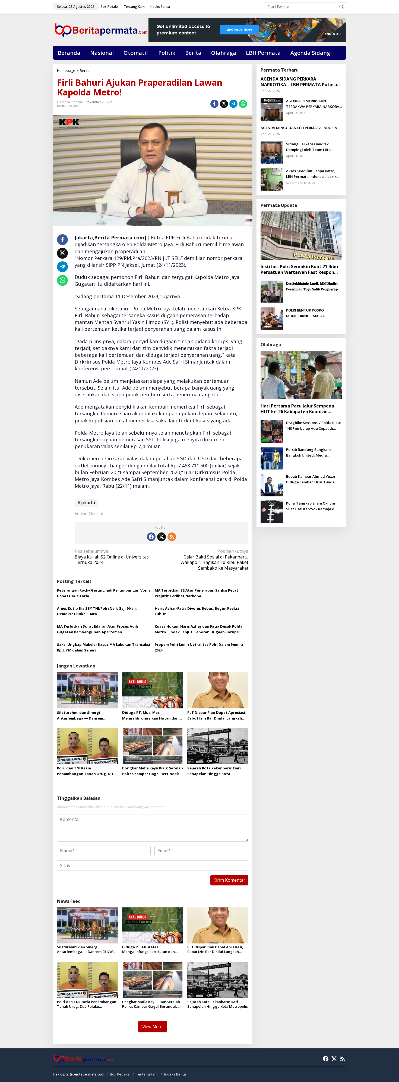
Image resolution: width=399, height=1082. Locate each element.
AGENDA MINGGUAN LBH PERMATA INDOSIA (299, 127)
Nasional (73, 106)
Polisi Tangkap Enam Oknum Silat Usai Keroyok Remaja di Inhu (310, 506)
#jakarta (86, 503)
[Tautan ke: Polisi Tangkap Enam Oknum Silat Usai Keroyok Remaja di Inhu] (272, 511)
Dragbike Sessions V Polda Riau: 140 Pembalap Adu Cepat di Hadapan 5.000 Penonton (313, 425)
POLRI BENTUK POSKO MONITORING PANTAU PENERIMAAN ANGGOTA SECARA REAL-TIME (314, 313)
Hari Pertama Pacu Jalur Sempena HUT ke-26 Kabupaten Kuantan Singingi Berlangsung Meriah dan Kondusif (297, 409)
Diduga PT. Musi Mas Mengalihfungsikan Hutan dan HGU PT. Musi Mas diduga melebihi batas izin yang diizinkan (150, 715)
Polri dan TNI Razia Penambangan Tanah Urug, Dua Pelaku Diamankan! (86, 771)
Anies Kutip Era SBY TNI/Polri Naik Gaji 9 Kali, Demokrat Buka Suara (97, 611)
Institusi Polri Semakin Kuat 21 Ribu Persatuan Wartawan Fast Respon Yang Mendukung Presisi (299, 269)
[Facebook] (151, 536)
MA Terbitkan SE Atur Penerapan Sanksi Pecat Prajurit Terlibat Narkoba (196, 593)
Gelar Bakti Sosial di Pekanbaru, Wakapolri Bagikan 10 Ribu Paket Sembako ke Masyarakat (214, 559)
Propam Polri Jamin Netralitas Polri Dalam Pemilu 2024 (199, 647)
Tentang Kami (147, 1074)
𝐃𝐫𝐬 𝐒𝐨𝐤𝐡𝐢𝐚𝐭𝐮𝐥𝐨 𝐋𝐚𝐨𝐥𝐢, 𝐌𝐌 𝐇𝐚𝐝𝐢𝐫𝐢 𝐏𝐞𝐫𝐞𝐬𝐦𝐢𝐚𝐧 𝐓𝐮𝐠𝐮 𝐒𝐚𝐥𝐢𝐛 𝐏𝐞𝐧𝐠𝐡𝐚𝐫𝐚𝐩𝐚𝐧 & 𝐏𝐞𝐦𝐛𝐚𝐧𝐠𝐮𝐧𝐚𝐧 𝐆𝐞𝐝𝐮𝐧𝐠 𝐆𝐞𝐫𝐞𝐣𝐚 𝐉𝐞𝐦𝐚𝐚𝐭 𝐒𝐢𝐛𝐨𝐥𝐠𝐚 (313, 286)
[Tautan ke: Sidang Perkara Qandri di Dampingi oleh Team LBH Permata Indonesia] (272, 152)
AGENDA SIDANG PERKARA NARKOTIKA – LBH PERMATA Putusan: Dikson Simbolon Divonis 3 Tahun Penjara (301, 82)
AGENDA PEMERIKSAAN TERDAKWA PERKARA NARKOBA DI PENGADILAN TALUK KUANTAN (312, 104)
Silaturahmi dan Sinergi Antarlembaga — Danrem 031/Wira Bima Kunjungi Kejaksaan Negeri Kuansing (81, 715)
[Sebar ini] (214, 104)
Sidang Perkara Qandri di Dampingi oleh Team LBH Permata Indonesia (308, 147)
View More (152, 1026)
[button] (341, 6)
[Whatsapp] (243, 104)
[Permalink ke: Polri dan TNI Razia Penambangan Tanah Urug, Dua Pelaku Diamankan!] (87, 745)
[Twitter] (161, 536)
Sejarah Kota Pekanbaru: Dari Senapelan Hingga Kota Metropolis (214, 771)
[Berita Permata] (100, 29)
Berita (61, 106)
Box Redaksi (120, 1074)
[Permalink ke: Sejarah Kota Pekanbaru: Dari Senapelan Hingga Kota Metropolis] (217, 745)
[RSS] (171, 536)
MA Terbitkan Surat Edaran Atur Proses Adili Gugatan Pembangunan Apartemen (97, 629)
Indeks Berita (175, 1074)
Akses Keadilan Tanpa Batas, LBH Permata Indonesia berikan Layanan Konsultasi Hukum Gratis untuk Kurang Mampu (313, 173)
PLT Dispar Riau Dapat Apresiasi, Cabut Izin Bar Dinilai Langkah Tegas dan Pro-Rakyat (216, 715)
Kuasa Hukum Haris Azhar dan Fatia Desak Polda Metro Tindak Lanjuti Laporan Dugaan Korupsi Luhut (198, 629)
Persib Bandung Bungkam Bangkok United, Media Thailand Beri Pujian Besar (309, 452)
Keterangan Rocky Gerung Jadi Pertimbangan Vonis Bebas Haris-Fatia (103, 593)
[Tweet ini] (224, 104)
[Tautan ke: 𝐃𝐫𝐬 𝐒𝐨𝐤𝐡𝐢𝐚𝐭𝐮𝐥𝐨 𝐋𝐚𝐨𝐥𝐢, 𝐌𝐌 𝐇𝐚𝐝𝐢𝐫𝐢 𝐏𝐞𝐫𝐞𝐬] (272, 291)
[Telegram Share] (233, 104)
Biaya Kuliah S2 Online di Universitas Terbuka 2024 (112, 557)
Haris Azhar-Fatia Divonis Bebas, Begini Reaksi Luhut (197, 611)
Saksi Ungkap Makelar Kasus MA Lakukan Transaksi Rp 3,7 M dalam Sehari (103, 647)
